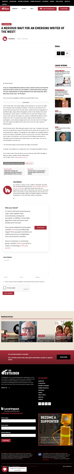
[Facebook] (58, 53)
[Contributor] (5, 38)
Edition (56, 110)
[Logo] (5, 9)
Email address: (6, 432)
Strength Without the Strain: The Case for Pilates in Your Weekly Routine (62, 73)
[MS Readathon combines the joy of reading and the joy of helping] (64, 331)
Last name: (4, 425)
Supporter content (60, 70)
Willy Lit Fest (29, 163)
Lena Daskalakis (58, 131)
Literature (6, 24)
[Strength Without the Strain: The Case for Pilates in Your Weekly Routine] (63, 82)
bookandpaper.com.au (20, 157)
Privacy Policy (25, 466)
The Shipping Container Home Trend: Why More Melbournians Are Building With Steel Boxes (62, 93)
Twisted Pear (68, 466)
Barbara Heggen (58, 113)
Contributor (11, 39)
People (56, 127)
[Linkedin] (43, 403)
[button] (71, 9)
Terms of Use (32, 466)
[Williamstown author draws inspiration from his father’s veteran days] (28, 331)
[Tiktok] (49, 403)
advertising (20, 243)
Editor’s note (58, 112)
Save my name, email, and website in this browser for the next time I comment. (24, 281)
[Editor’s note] (63, 119)
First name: (5, 418)
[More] (67, 53)
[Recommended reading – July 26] (46, 331)
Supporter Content (59, 76)
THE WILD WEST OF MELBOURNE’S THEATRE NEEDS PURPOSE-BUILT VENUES (36, 172)
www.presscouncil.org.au (48, 458)
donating (14, 230)
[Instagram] (46, 403)
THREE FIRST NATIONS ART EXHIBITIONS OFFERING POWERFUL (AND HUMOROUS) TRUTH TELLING (13, 172)
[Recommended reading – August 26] (10, 331)
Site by (64, 466)
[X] (14, 198)
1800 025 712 (46, 460)
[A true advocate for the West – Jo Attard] (63, 136)
